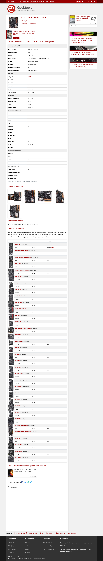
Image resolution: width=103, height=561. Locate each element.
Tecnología (25, 1)
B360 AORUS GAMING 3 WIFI (23, 257)
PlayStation (50, 533)
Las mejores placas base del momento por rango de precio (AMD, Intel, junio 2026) (24, 33)
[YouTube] (88, 1)
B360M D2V (18, 276)
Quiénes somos (47, 542)
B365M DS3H (18, 341)
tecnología (82, 25)
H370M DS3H (18, 451)
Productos (24, 23)
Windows (60, 533)
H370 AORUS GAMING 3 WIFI (33, 18)
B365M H (17, 347)
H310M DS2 (18, 367)
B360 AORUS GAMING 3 (21, 250)
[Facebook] (82, 1)
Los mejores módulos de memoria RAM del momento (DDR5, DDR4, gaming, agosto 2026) (81, 40)
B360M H (17, 315)
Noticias (27, 542)
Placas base (32, 23)
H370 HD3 (17, 438)
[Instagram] (85, 1)
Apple (36, 533)
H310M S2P (18, 412)
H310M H (17, 380)
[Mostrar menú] (8, 1)
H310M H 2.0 (18, 386)
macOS (68, 533)
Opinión (27, 549)
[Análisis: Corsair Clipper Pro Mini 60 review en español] (72, 19)
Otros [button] (51, 1)
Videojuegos (34, 1)
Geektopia (17, 2)
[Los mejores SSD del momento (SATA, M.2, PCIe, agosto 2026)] (83, 60)
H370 (29, 77)
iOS (24, 533)
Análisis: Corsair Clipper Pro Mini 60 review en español (83, 18)
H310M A (17, 360)
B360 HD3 (17, 244)
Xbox (42, 533)
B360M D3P (18, 289)
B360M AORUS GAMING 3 (22, 270)
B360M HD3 (18, 321)
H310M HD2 (18, 393)
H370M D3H (18, 444)
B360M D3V (18, 296)
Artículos (28, 546)
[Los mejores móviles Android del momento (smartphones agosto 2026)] (83, 48)
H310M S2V (18, 418)
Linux (74, 533)
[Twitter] (91, 1)
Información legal (48, 546)
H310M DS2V (18, 373)
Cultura (41, 1)
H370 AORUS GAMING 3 (21, 425)
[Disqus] (37, 510)
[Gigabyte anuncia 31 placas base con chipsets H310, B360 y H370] (10, 472)
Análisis (27, 552)
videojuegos (90, 25)
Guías (46, 1)
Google (30, 533)
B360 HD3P (18, 263)
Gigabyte (24, 21)
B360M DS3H (18, 302)
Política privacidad (48, 549)
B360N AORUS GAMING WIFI (23, 328)
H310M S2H (18, 406)
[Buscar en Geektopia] (94, 1)
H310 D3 (17, 354)
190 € (52, 247)
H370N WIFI (18, 457)
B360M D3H (18, 283)
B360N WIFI (18, 334)
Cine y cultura (12, 549)
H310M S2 (18, 399)
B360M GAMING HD (20, 309)
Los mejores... (16, 38)
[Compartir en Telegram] (31, 482)
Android (17, 533)
